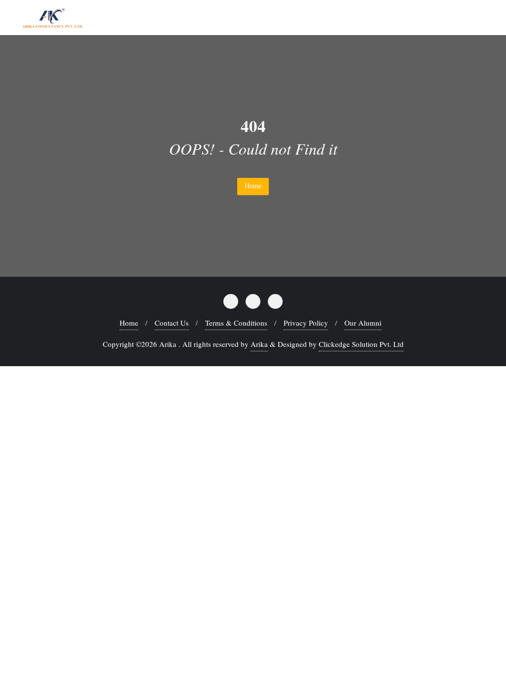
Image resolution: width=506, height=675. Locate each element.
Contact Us (172, 323)
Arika (259, 344)
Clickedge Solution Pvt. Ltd (361, 344)
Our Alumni (362, 323)
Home (253, 186)
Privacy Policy (306, 323)
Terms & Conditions (236, 323)
